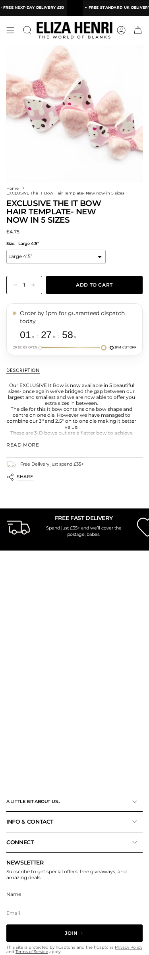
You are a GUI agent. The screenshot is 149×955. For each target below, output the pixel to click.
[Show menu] (10, 30)
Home (12, 188)
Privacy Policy (128, 947)
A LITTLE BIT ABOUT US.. (33, 801)
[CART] (138, 30)
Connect (20, 842)
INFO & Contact (29, 821)
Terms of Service (31, 951)
